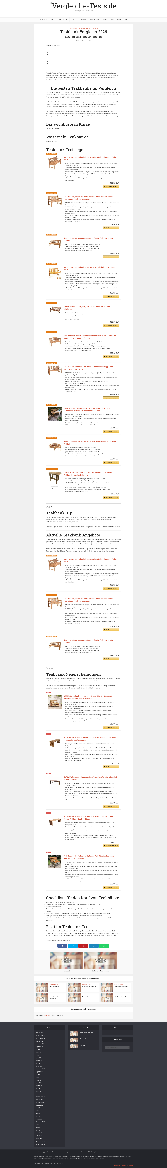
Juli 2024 (38, 1049)
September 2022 (40, 1102)
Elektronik (63, 19)
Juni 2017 (38, 1124)
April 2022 (38, 1116)
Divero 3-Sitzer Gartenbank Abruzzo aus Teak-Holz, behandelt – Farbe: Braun (90, 158)
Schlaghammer (55, 986)
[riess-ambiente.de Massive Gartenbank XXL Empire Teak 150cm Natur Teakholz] (55, 447)
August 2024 (39, 1046)
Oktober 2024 (39, 1041)
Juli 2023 (38, 1074)
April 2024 (38, 1058)
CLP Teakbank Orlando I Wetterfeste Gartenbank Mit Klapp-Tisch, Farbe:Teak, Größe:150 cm (88, 368)
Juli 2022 (38, 1108)
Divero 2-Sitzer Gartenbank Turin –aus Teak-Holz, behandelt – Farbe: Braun (89, 268)
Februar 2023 (39, 1088)
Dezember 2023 (40, 1069)
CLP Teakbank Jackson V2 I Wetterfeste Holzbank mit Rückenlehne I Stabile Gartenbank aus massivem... (89, 198)
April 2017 (38, 1130)
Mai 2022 (38, 1113)
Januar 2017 (39, 1138)
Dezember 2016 (40, 1141)
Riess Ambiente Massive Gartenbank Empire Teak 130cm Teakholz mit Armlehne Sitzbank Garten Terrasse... (90, 337)
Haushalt (82, 19)
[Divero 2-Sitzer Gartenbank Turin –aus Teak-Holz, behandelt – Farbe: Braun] (55, 273)
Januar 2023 (39, 1091)
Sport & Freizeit (115, 19)
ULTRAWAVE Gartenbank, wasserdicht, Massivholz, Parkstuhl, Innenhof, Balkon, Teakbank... (90, 778)
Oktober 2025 (39, 1033)
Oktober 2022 (39, 1099)
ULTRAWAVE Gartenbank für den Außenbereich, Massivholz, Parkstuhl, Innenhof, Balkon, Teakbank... (90, 738)
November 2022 (40, 1097)
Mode (105, 19)
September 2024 (40, 1044)
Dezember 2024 (40, 1035)
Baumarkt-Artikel (54, 984)
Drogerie (52, 19)
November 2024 (40, 1038)
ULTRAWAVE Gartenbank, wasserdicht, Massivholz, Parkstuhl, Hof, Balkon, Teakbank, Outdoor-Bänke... (88, 817)
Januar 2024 (39, 1066)
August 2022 (39, 1105)
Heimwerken (94, 19)
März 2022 (39, 1119)
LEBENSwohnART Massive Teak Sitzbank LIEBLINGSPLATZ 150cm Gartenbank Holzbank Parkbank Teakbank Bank (88, 409)
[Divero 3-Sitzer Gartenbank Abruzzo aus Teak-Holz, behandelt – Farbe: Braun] (55, 163)
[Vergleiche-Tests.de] (83, 5)
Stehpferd (83, 1045)
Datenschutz (124, 1165)
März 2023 (39, 1085)
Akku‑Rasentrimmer (86, 1032)
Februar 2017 (39, 1136)
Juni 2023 (38, 1077)
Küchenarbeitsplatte (89, 986)
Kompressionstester (121, 986)
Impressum (117, 1165)
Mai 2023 (38, 1080)
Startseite (43, 19)
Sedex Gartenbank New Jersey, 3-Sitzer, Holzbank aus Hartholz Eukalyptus (87, 308)
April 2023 (38, 1083)
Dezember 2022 (40, 1094)
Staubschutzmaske (120, 997)
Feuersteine (83, 1039)
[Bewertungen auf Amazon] (54, 486)
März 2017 (39, 1133)
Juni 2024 (38, 1052)
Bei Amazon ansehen (112, 186)
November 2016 (40, 1144)
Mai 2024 (38, 1055)
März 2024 (39, 1060)
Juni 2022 (38, 1110)
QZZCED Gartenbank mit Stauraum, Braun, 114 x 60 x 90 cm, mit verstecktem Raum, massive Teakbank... (88, 697)
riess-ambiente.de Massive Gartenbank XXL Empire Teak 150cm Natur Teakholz (90, 442)
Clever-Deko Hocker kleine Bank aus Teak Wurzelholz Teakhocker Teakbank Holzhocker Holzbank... (88, 473)
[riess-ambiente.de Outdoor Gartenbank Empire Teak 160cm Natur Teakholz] (55, 244)
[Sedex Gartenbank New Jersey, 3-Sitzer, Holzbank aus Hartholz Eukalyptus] (55, 309)
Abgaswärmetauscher (89, 997)
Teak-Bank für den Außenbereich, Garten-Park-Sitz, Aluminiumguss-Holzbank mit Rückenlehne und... (89, 857)
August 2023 (39, 1072)
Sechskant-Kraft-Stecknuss (55, 997)
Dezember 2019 (40, 1122)
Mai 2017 (38, 1127)
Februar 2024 (39, 1063)
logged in (47, 1015)
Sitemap (131, 1165)
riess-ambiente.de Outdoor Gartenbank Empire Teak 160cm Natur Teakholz (88, 239)
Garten (73, 19)
